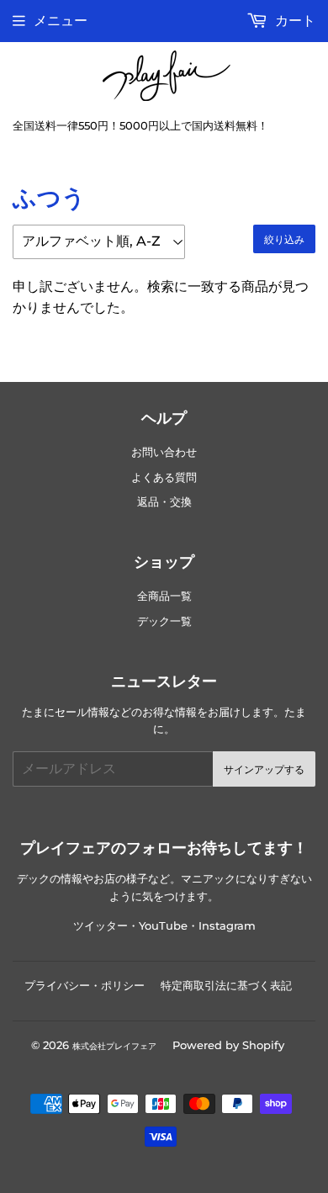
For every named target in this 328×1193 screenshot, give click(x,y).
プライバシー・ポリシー (84, 985)
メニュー (60, 21)
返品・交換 (164, 502)
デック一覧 (164, 621)
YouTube (163, 926)
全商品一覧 (164, 596)
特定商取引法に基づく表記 (226, 985)
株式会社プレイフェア (114, 1046)
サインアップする (264, 769)
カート (293, 21)
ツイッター (100, 926)
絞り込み (284, 239)
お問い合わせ (164, 452)
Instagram (227, 926)
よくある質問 (164, 477)
